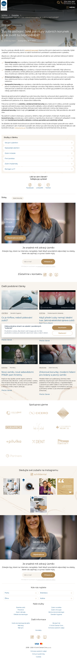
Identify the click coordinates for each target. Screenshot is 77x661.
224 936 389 (69, 1)
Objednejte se (20, 128)
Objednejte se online (15, 238)
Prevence (21, 610)
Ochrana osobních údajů (56, 628)
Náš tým (20, 628)
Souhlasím (62, 328)
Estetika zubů (20, 607)
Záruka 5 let (56, 623)
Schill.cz (4, 15)
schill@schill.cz (10, 232)
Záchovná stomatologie (56, 612)
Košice (42, 598)
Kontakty (38, 630)
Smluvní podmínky (38, 654)
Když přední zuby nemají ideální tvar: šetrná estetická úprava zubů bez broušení (56, 320)
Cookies (38, 657)
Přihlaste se (48, 262)
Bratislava (43, 593)
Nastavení (62, 333)
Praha (7, 593)
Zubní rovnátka (56, 607)
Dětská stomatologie (21, 614)
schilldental (40, 474)
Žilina (7, 598)
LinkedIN (39, 188)
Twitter (48, 188)
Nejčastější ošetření (12, 148)
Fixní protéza (9, 158)
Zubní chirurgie (56, 610)
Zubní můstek (10, 153)
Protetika (15, 15)
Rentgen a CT (10, 169)
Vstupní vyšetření (11, 143)
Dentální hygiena (56, 614)
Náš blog (21, 625)
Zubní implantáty (11, 164)
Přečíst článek (7, 340)
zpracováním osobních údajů (46, 266)
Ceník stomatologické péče (21, 623)
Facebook (30, 188)
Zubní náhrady (20, 612)
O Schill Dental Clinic (56, 625)
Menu (72, 7)
